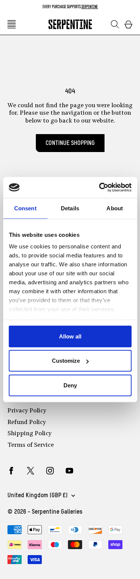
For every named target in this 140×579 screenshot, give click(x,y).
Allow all (70, 336)
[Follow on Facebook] (11, 470)
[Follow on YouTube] (69, 470)
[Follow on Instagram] (50, 470)
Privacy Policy (26, 411)
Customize (66, 360)
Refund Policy (26, 422)
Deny (70, 385)
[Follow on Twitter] (30, 470)
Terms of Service (30, 445)
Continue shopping (70, 143)
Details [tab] (70, 208)
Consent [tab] (25, 208)
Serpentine (89, 6)
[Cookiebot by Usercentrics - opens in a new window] (99, 187)
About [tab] (114, 208)
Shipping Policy (29, 434)
